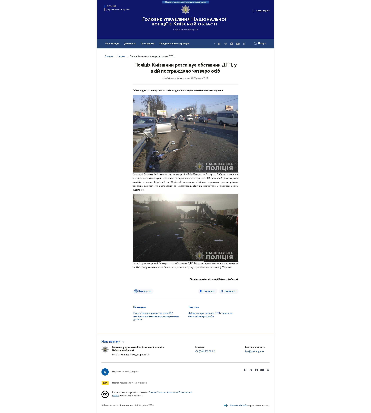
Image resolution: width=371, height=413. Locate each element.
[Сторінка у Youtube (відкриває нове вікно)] (238, 44)
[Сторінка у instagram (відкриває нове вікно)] (231, 44)
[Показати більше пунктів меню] (215, 43)
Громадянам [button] (147, 44)
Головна (109, 56)
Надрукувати (144, 291)
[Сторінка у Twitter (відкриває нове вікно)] (244, 44)
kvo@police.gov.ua (254, 351)
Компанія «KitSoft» (239, 405)
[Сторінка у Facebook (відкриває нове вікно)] (219, 44)
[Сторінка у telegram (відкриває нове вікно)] (225, 44)
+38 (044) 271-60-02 (205, 351)
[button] (113, 342)
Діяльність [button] (130, 44)
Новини (121, 56)
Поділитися (209, 291)
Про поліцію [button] (112, 44)
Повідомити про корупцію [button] (174, 44)
